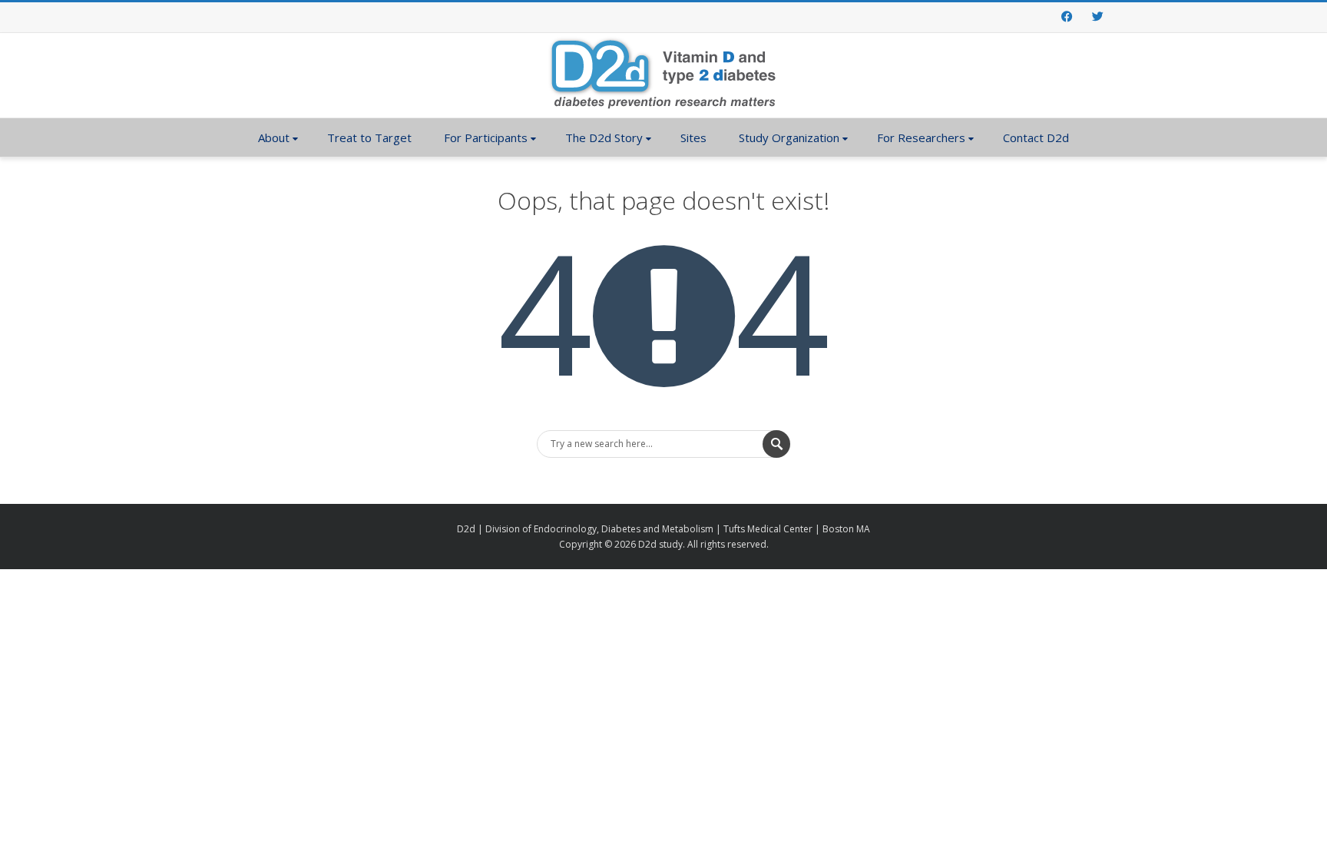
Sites (693, 137)
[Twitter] (1097, 17)
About (274, 137)
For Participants (486, 137)
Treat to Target (369, 137)
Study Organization (789, 137)
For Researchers (921, 137)
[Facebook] (1066, 17)
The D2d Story (604, 137)
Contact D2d (1036, 137)
